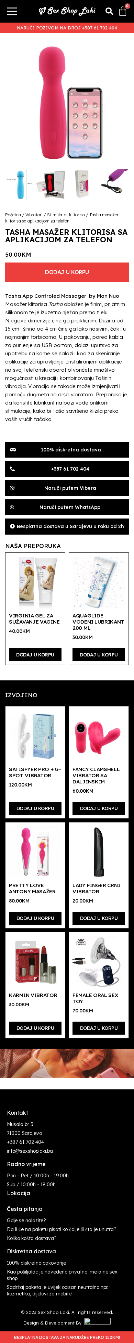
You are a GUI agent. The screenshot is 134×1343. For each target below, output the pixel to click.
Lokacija (18, 1193)
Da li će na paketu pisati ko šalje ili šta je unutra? (61, 1229)
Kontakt (17, 1112)
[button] (109, 11)
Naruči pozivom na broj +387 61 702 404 (67, 27)
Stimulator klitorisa (66, 214)
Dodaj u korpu (67, 272)
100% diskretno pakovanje (36, 1263)
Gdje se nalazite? (26, 1220)
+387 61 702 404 (25, 1142)
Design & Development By (53, 1323)
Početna (13, 214)
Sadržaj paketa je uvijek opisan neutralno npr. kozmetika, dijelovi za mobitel (57, 1290)
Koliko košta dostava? (32, 1238)
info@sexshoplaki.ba (30, 1151)
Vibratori (34, 214)
